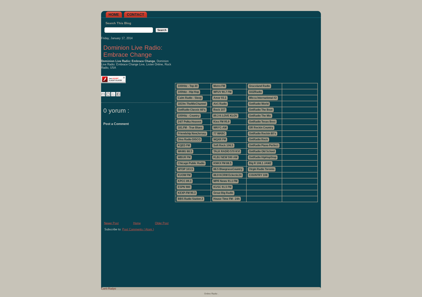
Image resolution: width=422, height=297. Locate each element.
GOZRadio (255, 92)
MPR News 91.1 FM (225, 181)
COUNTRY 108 (258, 175)
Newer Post (111, 223)
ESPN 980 (184, 187)
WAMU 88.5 (185, 151)
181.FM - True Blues (190, 127)
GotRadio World (259, 103)
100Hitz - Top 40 (188, 86)
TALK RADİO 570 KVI (226, 151)
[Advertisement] (246, 48)
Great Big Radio (223, 192)
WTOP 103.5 (185, 169)
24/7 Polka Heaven (189, 121)
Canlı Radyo (108, 288)
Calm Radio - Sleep (190, 97)
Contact (135, 14)
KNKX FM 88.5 (222, 163)
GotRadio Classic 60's (192, 109)
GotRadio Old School (262, 151)
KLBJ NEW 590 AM (225, 157)
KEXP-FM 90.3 (187, 192)
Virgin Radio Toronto (261, 169)
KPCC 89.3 (184, 181)
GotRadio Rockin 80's (262, 133)
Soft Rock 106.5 (223, 145)
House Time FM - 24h (226, 198)
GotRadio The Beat (261, 109)
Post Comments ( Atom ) (138, 229)
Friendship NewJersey (192, 133)
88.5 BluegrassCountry (227, 169)
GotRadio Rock (258, 139)
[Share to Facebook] (118, 94)
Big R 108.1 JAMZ (260, 163)
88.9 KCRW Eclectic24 (227, 175)
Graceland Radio (259, 86)
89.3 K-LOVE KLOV (225, 115)
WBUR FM (184, 157)
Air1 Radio (220, 103)
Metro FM (219, 86)
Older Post (162, 223)
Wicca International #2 (263, 97)
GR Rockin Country (261, 127)
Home (114, 14)
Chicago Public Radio (191, 163)
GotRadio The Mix (260, 115)
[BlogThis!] (108, 94)
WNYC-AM (220, 127)
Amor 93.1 (219, 97)
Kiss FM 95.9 (221, 121)
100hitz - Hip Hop (188, 92)
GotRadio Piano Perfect (263, 145)
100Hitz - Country (189, 115)
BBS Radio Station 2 (190, 198)
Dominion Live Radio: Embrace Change (132, 51)
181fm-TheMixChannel (192, 103)
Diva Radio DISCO (189, 139)
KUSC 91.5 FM (222, 187)
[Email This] (103, 94)
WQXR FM (219, 139)
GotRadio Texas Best (262, 121)
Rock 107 (219, 109)
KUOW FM (184, 175)
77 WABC (219, 133)
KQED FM (184, 145)
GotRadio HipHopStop (262, 157)
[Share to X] (113, 94)
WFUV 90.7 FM (222, 92)
